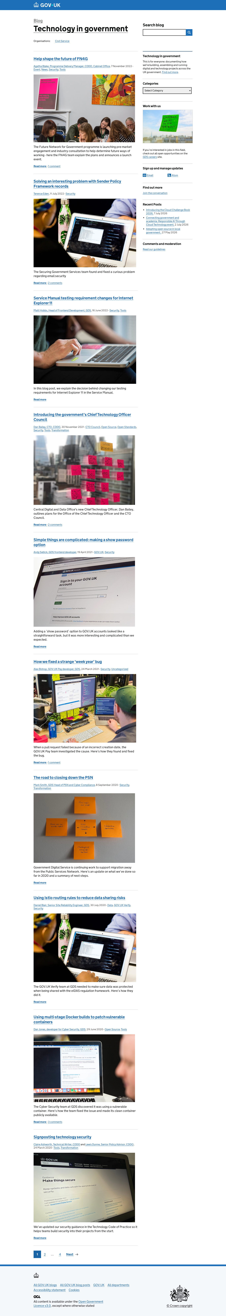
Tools (63, 69)
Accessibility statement (50, 1290)
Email (150, 175)
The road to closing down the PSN (63, 777)
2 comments (55, 282)
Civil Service (62, 41)
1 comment (54, 166)
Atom (175, 175)
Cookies (74, 1290)
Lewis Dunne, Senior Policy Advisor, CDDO (109, 1144)
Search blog (153, 25)
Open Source (108, 427)
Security (53, 69)
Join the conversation (155, 193)
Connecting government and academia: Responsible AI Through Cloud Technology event (165, 221)
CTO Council (93, 427)
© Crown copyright (179, 1306)
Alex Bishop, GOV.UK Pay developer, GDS (57, 669)
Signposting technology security (62, 1137)
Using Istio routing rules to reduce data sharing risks (79, 897)
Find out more (170, 72)
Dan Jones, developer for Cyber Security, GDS (60, 1029)
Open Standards (126, 427)
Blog (38, 20)
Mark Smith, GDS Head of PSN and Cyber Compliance (64, 784)
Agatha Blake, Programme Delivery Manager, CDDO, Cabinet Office (72, 66)
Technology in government (81, 28)
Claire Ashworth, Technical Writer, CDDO (57, 1144)
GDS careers (150, 156)
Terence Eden (41, 193)
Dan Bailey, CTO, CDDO (47, 427)
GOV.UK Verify (122, 905)
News (44, 69)
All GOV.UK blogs (45, 1285)
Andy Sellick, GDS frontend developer (55, 552)
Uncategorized (119, 669)
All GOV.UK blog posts (75, 1285)
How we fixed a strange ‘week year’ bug (68, 661)
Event (37, 69)
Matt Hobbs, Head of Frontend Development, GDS (62, 310)
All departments (118, 1285)
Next (69, 1254)
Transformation (60, 430)
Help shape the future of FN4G (61, 58)
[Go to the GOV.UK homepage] (47, 5)
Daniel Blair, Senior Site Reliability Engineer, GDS (61, 905)
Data (110, 905)
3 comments (55, 1121)
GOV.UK (99, 552)
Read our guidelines (154, 249)
